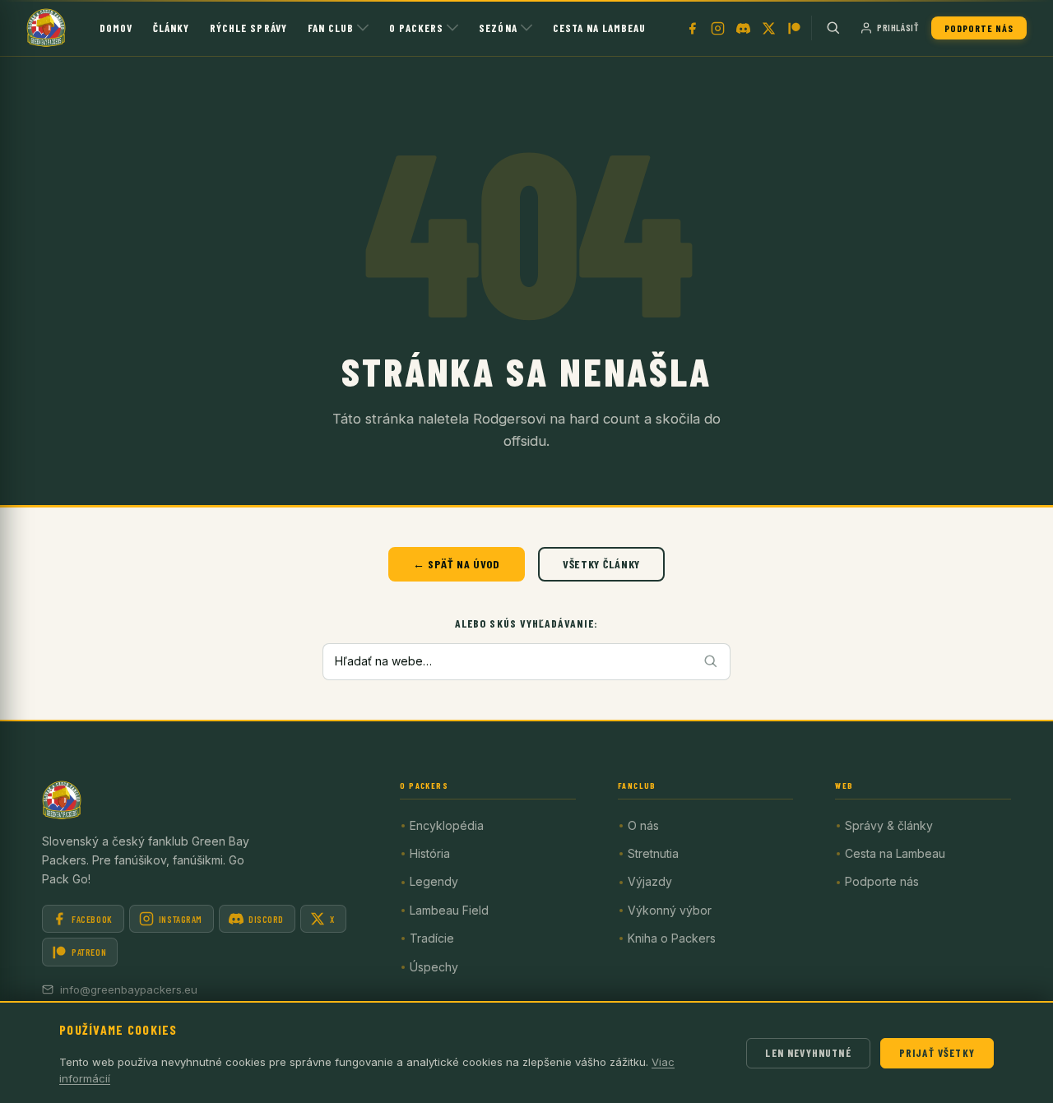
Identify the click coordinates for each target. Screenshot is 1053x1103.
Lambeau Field (449, 910)
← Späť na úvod (456, 564)
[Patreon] (794, 28)
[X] (768, 28)
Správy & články (889, 825)
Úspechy (434, 967)
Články (171, 28)
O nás (643, 825)
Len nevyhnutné (808, 1052)
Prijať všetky (937, 1052)
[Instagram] (717, 28)
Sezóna (498, 28)
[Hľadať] (833, 28)
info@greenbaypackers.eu (128, 989)
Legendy (434, 881)
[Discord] (743, 28)
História (430, 853)
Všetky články (601, 564)
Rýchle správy (248, 28)
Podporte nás (979, 28)
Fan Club (331, 28)
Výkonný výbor (670, 910)
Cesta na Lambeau (600, 28)
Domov (116, 28)
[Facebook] (692, 28)
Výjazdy (650, 881)
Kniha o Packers (672, 938)
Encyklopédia (447, 825)
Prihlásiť (897, 27)
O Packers (416, 28)
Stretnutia (653, 853)
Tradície (432, 938)
